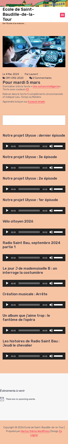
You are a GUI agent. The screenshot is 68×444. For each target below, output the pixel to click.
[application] (34, 146)
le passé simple (36, 101)
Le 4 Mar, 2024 (11, 74)
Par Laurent (31, 74)
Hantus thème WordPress (35, 431)
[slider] (59, 146)
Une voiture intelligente (46, 86)
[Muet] (51, 146)
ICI (27, 89)
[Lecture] (7, 146)
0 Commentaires (42, 78)
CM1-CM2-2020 (15, 78)
